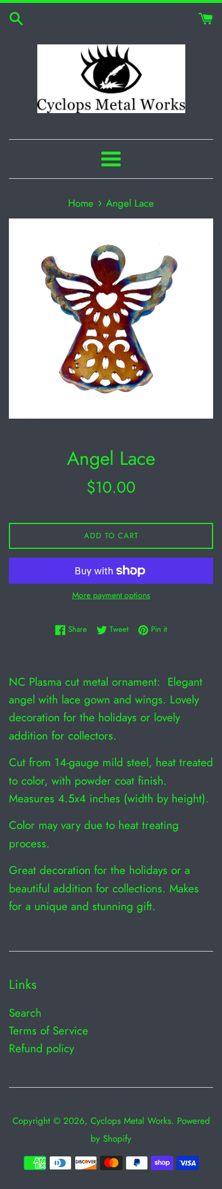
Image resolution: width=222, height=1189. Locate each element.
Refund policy (41, 1048)
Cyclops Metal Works (131, 1120)
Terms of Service (48, 1031)
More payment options (111, 595)
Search (25, 1013)
